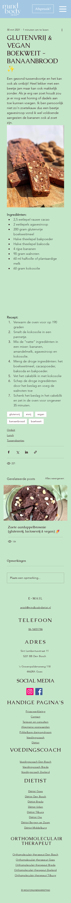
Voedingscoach (36, 737)
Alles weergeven (54, 478)
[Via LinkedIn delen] (26, 452)
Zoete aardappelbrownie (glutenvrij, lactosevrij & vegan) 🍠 (34, 529)
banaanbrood (17, 421)
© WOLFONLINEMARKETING (35, 890)
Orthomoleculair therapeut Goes (35, 859)
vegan (40, 414)
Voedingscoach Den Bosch (35, 761)
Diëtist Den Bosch (35, 796)
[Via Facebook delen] (8, 452)
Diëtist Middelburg (35, 827)
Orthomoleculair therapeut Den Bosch (35, 854)
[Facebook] (38, 691)
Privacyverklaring (35, 711)
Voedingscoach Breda (35, 767)
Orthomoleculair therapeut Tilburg (35, 875)
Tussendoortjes (15, 440)
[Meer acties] (62, 30)
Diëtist (35, 742)
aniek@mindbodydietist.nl (35, 607)
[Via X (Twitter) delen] (17, 452)
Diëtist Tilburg (35, 812)
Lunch (10, 435)
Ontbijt (11, 430)
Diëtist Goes (35, 791)
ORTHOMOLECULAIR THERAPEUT (36, 841)
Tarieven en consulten (35, 722)
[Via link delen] (35, 452)
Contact (35, 716)
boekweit (36, 421)
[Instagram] (29, 691)
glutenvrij (14, 414)
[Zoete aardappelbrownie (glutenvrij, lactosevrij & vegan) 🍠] (35, 503)
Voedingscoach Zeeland (35, 772)
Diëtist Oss (35, 817)
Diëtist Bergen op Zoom (35, 822)
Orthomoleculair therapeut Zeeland (35, 870)
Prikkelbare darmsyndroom (35, 732)
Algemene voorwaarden (35, 727)
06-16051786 (35, 629)
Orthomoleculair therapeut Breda (35, 865)
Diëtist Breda (35, 801)
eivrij (28, 414)
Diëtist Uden (35, 806)
